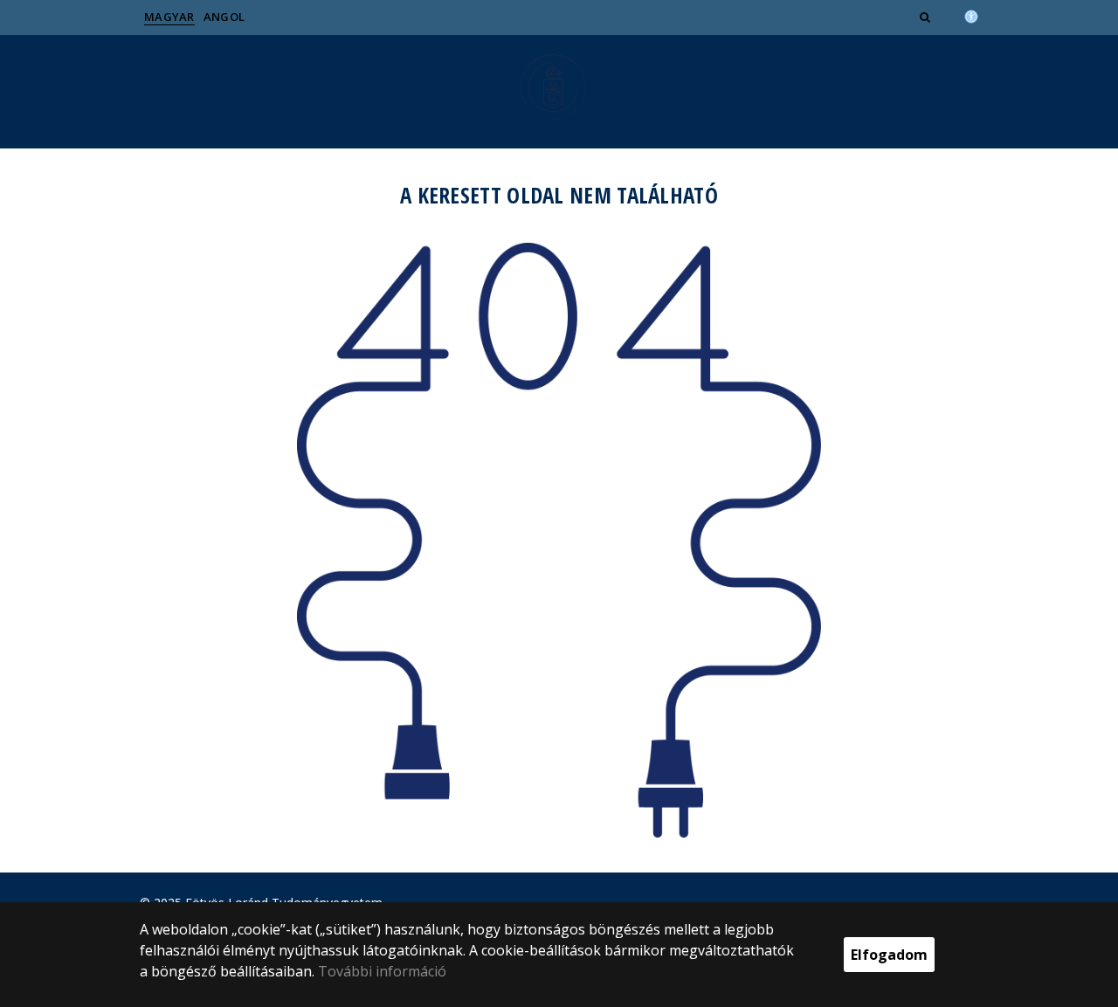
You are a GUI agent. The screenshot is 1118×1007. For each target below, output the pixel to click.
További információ (382, 971)
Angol (224, 16)
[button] (927, 16)
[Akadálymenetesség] (971, 15)
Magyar (169, 16)
